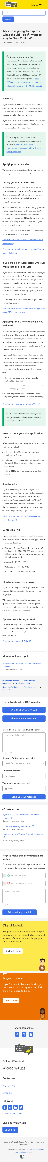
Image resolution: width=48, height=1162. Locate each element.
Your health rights (31, 687)
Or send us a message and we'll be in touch (22, 730)
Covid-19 (6, 690)
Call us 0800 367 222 (25, 709)
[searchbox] (24, 13)
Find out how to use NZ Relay (15, 641)
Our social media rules (12, 1113)
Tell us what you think (20, 912)
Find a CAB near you (25, 718)
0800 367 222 (15, 1069)
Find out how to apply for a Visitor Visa (19, 404)
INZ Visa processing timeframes (16, 826)
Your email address (11, 770)
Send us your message (24, 796)
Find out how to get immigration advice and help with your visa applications (24, 148)
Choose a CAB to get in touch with (18, 758)
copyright (33, 1149)
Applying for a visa (23, 683)
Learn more (11, 1000)
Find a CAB (8, 1086)
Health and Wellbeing (11, 687)
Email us (7, 1092)
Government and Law (11, 680)
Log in (11, 1129)
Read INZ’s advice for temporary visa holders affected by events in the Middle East (24, 82)
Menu (34, 5)
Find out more (13, 951)
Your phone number (16, 783)
